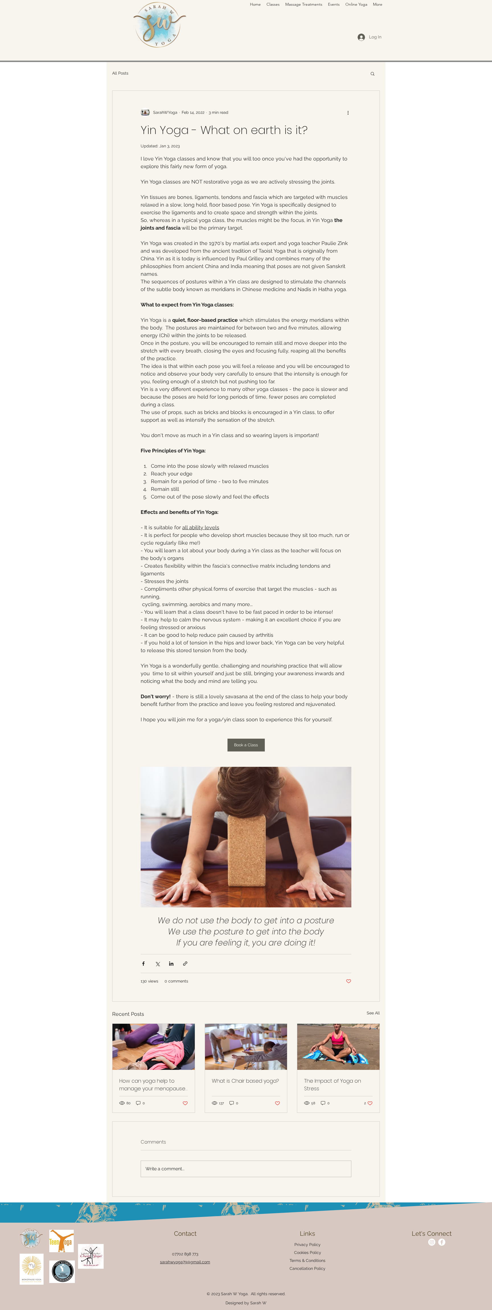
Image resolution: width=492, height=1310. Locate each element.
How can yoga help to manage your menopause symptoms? (152, 1084)
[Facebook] (441, 1242)
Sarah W (258, 1303)
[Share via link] (185, 963)
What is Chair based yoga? (245, 1080)
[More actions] (348, 112)
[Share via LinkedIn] (171, 963)
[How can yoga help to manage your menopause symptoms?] (153, 1047)
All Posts (120, 73)
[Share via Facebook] (143, 963)
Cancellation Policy (307, 1268)
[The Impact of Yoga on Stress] (338, 1047)
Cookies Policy (307, 1252)
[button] (377, 4)
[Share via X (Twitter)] (157, 963)
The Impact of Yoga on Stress (332, 1084)
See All (373, 1013)
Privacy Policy (307, 1244)
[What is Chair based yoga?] (246, 1047)
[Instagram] (431, 1242)
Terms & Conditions (307, 1260)
